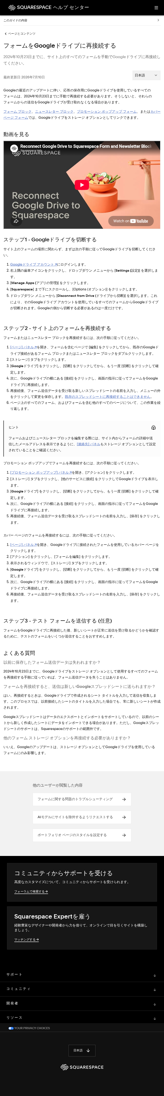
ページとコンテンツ (21, 33)
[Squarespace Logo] (82, 1067)
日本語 (78, 1050)
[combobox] (146, 75)
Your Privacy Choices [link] (32, 1028)
